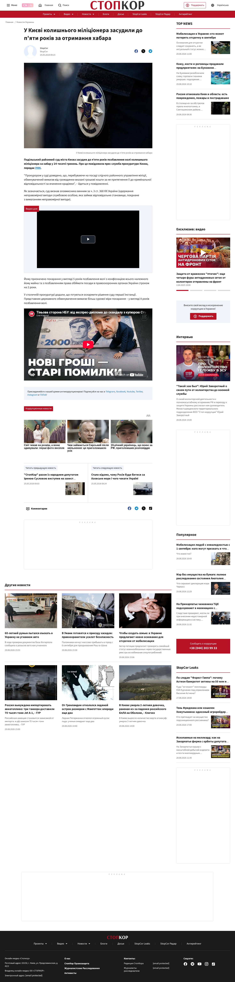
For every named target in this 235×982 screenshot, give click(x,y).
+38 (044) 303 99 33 (203, 648)
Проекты (47, 14)
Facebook (120, 391)
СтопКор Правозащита (76, 963)
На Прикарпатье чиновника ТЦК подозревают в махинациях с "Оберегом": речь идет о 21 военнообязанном (197, 610)
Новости (86, 14)
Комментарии (39, 508)
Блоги (106, 14)
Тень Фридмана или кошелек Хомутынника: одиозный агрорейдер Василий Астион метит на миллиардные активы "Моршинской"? (202, 714)
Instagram (32, 395)
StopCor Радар (162, 14)
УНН (38, 168)
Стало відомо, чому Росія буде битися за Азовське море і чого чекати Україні (118, 477)
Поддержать (197, 5)
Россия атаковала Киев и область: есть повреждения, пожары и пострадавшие (202, 96)
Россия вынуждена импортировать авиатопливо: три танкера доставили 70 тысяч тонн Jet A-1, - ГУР (30, 709)
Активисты (70, 973)
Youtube (130, 391)
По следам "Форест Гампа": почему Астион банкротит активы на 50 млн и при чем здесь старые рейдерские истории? (201, 683)
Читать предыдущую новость (41, 468)
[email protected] (34, 975)
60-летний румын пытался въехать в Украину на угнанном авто (29, 635)
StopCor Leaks (140, 14)
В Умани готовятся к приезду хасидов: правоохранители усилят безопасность (88, 635)
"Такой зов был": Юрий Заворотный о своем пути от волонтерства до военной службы (202, 390)
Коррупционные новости (38, 408)
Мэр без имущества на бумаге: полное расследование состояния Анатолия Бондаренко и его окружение (201, 578)
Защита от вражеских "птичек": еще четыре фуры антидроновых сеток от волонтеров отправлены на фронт (201, 278)
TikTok (43, 395)
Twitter (139, 391)
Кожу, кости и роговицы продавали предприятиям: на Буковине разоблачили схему (200, 68)
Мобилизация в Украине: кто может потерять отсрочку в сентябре (200, 36)
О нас (67, 958)
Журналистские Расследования (82, 968)
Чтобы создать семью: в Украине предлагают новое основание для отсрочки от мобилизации (141, 637)
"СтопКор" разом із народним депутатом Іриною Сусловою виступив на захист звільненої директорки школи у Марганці (51, 479)
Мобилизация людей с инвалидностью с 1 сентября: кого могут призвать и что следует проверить (203, 549)
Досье (121, 14)
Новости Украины (25, 22)
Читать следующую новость (107, 468)
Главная (9, 22)
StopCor (44, 48)
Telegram (110, 391)
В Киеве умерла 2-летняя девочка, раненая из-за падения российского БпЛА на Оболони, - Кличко (142, 709)
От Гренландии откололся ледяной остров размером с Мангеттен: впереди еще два (88, 709)
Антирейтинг (185, 14)
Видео (67, 14)
